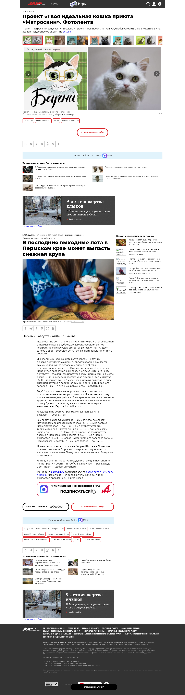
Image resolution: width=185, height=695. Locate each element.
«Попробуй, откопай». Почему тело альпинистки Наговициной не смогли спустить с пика (145, 270)
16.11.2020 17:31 (29, 12)
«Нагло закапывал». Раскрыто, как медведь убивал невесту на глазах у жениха (145, 261)
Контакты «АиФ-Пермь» (94, 631)
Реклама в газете (110, 628)
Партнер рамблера (68, 684)
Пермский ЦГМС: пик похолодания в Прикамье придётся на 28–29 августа (92, 571)
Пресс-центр (73, 628)
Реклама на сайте (90, 628)
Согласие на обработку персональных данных (61, 662)
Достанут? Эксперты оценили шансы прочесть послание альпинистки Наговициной (145, 289)
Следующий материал (94, 687)
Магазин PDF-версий (130, 628)
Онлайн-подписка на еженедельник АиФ (62, 631)
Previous (28, 74)
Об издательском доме (53, 628)
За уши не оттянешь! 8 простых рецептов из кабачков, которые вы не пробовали (145, 242)
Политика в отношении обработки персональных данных (65, 664)
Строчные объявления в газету (122, 631)
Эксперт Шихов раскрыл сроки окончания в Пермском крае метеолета (49, 581)
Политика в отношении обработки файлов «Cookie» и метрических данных (71, 666)
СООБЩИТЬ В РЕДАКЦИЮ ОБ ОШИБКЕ (58, 637)
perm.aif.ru (57, 472)
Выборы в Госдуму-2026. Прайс (57, 634)
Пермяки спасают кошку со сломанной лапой (126, 167)
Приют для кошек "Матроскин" (39, 114)
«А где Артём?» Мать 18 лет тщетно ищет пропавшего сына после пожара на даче (144, 251)
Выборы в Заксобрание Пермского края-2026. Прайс (97, 634)
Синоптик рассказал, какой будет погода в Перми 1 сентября (50, 570)
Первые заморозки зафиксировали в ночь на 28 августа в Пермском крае (48, 562)
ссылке (67, 31)
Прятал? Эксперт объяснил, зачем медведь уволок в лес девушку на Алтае (144, 280)
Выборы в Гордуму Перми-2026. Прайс (142, 634)
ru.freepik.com (77, 321)
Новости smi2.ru (32, 226)
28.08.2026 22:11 (29, 235)
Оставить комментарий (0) (92, 132)
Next (157, 74)
